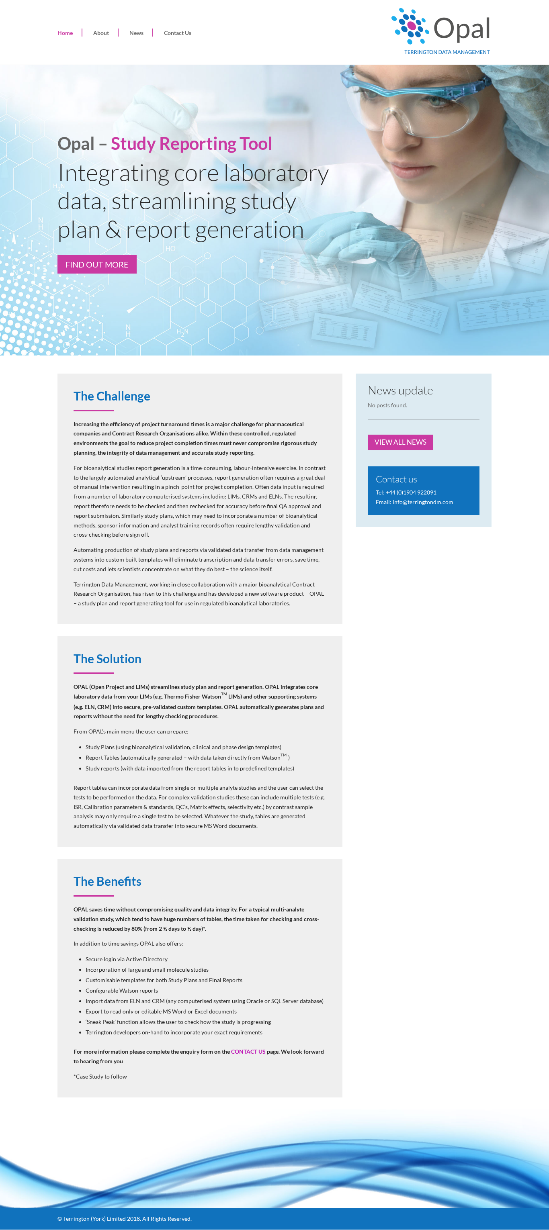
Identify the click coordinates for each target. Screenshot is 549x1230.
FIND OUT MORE (97, 264)
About (101, 32)
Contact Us (177, 32)
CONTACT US (249, 1051)
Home (65, 32)
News (136, 32)
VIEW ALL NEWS (400, 442)
